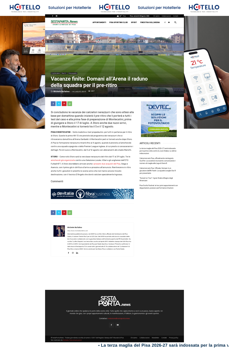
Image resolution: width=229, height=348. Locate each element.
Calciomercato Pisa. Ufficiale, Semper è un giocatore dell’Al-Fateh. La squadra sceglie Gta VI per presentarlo (158, 170)
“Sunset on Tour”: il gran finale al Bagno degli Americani (156, 179)
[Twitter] (58, 103)
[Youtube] (56, 16)
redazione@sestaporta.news (119, 318)
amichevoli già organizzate (63, 160)
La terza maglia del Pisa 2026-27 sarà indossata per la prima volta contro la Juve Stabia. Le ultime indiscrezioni (158, 150)
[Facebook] (52, 16)
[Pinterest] (64, 103)
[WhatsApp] (69, 103)
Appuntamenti (99, 22)
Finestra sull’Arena (150, 22)
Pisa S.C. (64, 73)
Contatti (175, 16)
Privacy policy (173, 338)
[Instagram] (74, 253)
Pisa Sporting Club (118, 22)
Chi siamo (156, 16)
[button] (175, 23)
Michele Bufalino (61, 91)
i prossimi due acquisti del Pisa (106, 164)
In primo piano (56, 73)
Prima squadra (73, 73)
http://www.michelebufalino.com (77, 231)
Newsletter (155, 338)
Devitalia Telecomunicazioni (72, 340)
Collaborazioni (166, 16)
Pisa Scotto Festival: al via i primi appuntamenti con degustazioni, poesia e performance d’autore (159, 186)
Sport (134, 22)
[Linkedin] (78, 253)
